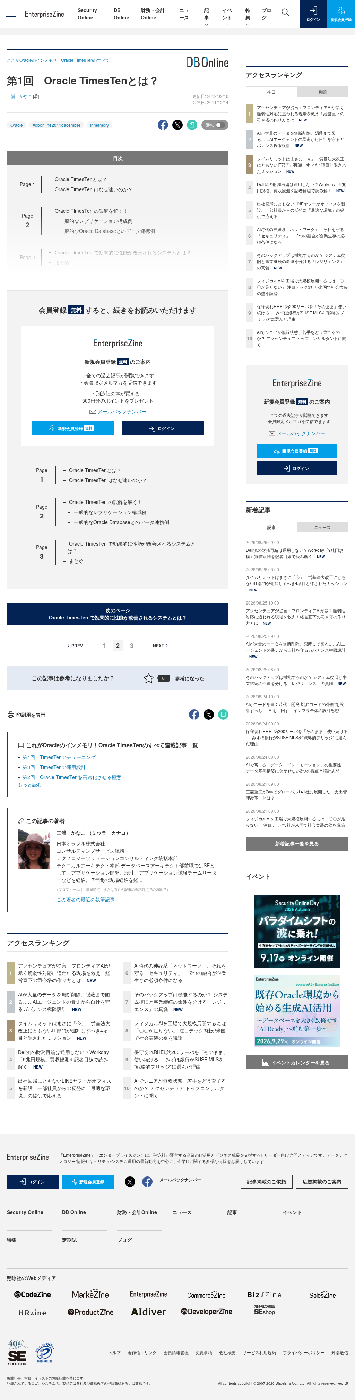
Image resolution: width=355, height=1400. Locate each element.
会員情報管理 (176, 1352)
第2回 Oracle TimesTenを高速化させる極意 (72, 777)
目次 (118, 157)
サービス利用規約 (259, 1352)
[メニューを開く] (11, 14)
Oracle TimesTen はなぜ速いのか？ (94, 189)
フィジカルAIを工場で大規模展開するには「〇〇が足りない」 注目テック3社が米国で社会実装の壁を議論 (180, 1030)
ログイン (166, 428)
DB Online (121, 14)
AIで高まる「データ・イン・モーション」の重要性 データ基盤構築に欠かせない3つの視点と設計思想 (295, 767)
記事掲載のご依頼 (266, 1181)
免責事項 (204, 1352)
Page (27, 183)
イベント (227, 14)
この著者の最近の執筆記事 (86, 899)
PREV (77, 645)
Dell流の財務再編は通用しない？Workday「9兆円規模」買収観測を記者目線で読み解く (63, 1059)
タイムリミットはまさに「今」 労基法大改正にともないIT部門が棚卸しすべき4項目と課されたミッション (64, 1030)
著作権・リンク (142, 1352)
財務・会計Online (153, 14)
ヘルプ (114, 1352)
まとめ (76, 560)
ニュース (184, 14)
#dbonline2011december (56, 125)
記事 (206, 14)
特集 (247, 14)
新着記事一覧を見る (297, 843)
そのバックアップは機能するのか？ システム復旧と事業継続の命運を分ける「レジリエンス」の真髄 (181, 1001)
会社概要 (227, 1352)
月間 (322, 92)
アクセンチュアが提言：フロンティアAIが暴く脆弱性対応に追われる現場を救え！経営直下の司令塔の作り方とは (64, 973)
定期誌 (69, 1239)
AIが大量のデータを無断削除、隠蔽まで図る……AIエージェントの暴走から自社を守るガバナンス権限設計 (64, 1001)
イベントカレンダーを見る (300, 1062)
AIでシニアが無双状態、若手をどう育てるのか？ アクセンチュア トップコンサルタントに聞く (180, 1088)
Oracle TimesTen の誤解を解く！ (91, 210)
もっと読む (30, 784)
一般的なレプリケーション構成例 (110, 511)
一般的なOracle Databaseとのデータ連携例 (121, 521)
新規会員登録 (75, 428)
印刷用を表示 (30, 714)
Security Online (87, 14)
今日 (271, 92)
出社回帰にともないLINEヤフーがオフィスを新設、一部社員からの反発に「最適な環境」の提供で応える (64, 1088)
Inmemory (99, 125)
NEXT (158, 645)
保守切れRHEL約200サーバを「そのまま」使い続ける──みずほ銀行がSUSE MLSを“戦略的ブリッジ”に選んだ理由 (181, 1059)
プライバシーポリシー (303, 1352)
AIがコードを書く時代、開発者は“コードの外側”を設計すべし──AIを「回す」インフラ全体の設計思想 (295, 707)
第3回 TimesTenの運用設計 (54, 767)
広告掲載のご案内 (322, 1181)
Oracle (16, 125)
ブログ (124, 1239)
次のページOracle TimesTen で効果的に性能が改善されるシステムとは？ (118, 614)
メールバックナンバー (122, 411)
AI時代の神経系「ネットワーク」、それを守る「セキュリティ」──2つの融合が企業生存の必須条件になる (180, 973)
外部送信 (339, 1352)
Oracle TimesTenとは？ (81, 179)
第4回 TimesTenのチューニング (59, 756)
